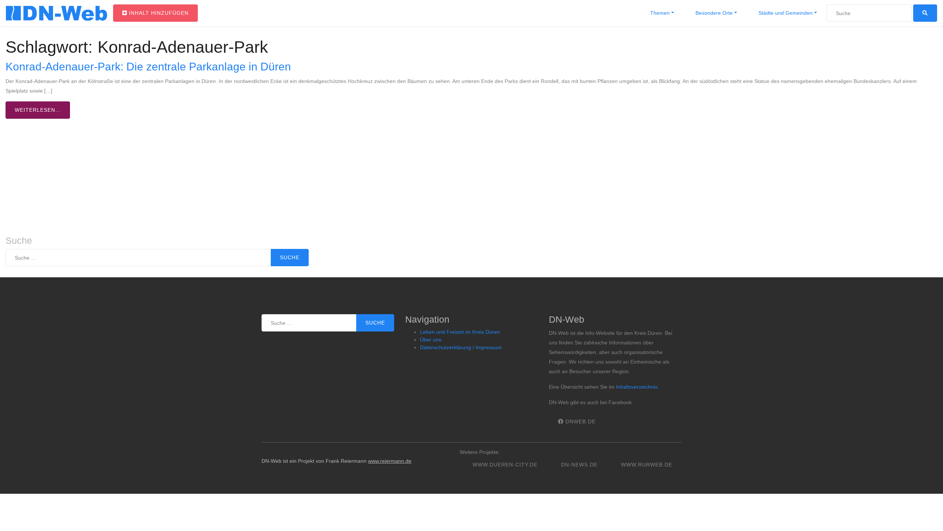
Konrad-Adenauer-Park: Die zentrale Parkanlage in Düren (148, 66)
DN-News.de (579, 465)
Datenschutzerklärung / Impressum (461, 347)
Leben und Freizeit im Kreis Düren (460, 332)
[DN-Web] (56, 13)
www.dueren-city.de (505, 465)
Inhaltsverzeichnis (637, 387)
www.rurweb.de (646, 465)
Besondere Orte (713, 13)
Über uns (430, 340)
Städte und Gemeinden (785, 13)
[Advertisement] (471, 180)
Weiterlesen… (38, 110)
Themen (659, 13)
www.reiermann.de (389, 461)
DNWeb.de (580, 421)
